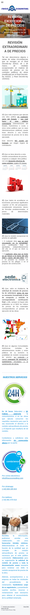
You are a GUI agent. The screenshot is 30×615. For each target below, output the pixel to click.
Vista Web (26, 606)
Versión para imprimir (9, 606)
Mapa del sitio (5, 608)
